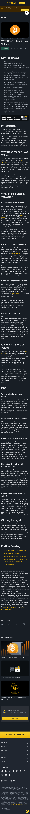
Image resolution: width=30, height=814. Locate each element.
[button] (27, 3)
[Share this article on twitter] (2, 624)
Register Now (15, 718)
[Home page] (11, 3)
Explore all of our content (13, 734)
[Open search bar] (17, 3)
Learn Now (25, 10)
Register (22, 3)
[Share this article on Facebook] (9, 624)
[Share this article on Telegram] (16, 624)
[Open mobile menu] (27, 3)
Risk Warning (19, 804)
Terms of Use (13, 804)
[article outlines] (27, 13)
